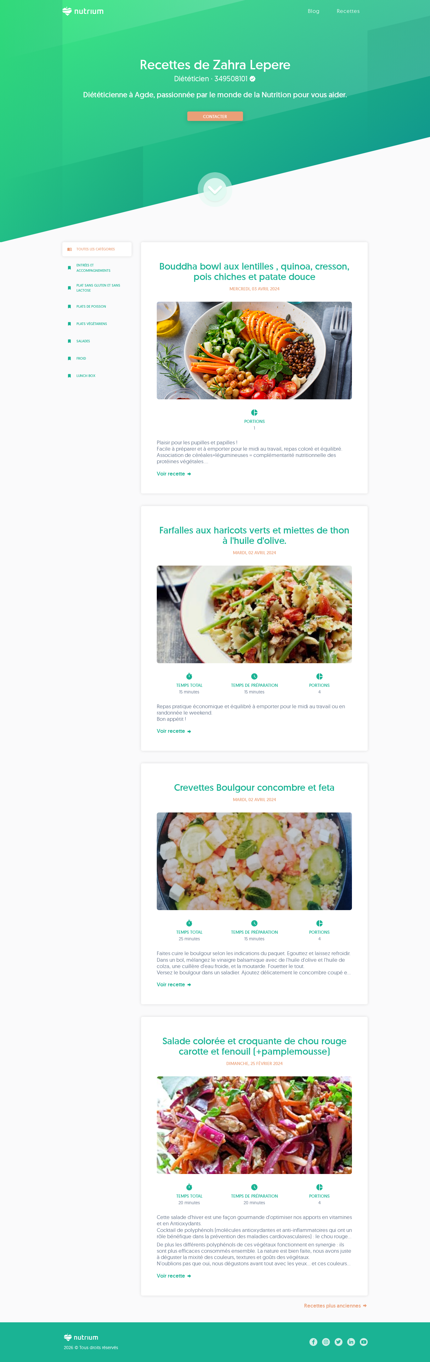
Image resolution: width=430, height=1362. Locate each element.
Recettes (348, 11)
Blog (314, 11)
